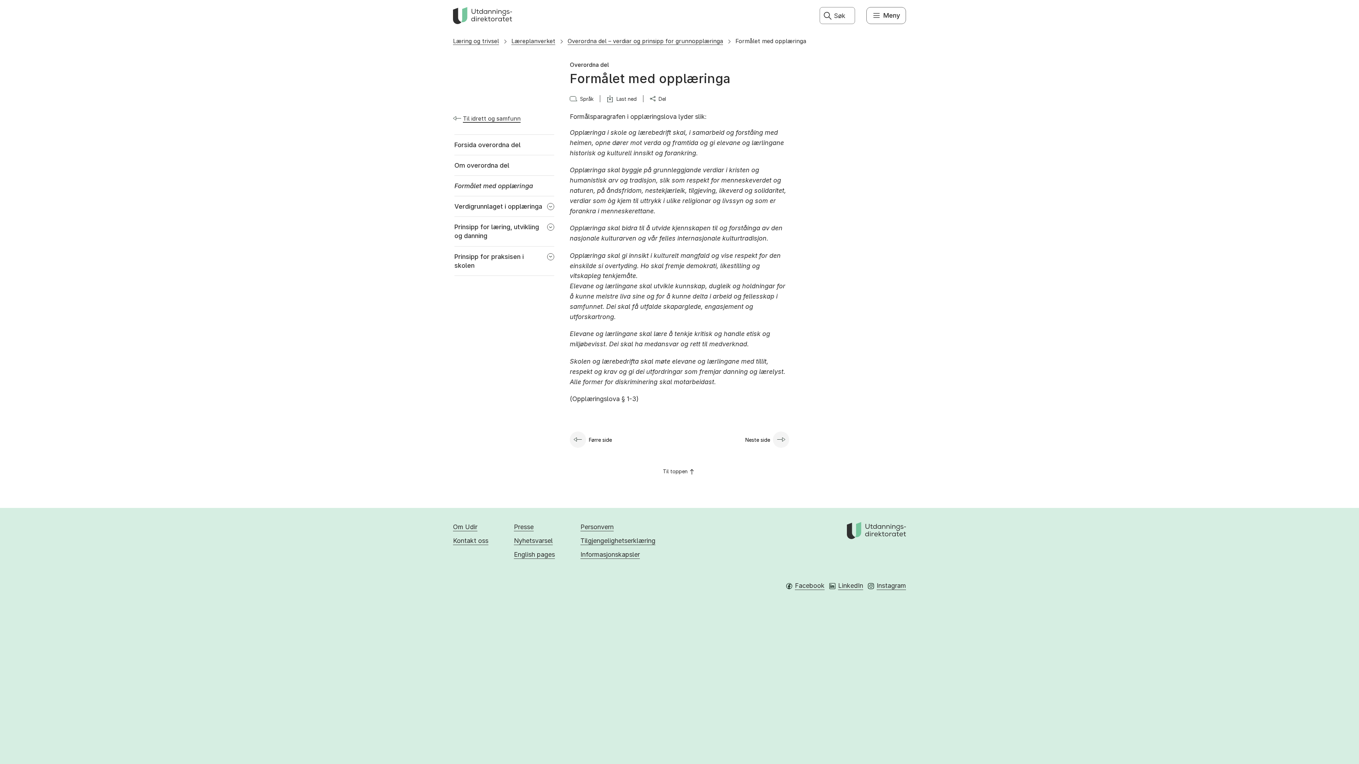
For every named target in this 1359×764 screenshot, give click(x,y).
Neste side (757, 440)
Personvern (597, 527)
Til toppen (675, 471)
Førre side (600, 440)
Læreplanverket (533, 41)
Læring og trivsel (476, 41)
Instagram (891, 585)
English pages (534, 554)
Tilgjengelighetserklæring (617, 540)
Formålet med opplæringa (770, 41)
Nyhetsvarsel (533, 540)
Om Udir (465, 527)
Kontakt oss (470, 540)
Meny (891, 15)
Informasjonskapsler (610, 554)
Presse (524, 527)
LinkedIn (850, 585)
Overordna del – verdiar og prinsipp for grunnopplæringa (645, 41)
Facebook (810, 585)
